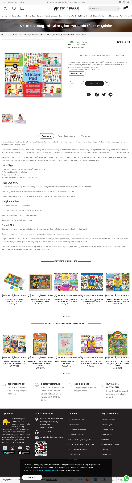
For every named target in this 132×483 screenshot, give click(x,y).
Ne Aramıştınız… (109, 454)
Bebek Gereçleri (37, 16)
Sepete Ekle (94, 83)
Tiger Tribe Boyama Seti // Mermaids (66, 362)
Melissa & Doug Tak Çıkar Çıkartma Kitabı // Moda (92, 362)
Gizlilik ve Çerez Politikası (46, 470)
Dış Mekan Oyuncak (85, 16)
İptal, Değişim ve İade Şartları (81, 444)
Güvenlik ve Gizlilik (76, 434)
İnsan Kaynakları (76, 454)
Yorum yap (119, 55)
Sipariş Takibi (107, 430)
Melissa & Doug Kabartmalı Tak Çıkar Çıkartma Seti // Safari (117, 363)
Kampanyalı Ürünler (110, 444)
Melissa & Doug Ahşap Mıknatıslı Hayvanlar (40, 300)
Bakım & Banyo (17, 16)
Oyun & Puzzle (72, 16)
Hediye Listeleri (108, 420)
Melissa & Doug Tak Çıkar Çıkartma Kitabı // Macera (14, 362)
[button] (6, 9)
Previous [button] (7, 75)
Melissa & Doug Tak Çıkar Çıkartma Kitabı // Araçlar (117, 300)
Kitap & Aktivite (98, 16)
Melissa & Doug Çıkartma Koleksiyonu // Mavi (92, 300)
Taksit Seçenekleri (66, 136)
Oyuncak (62, 16)
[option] (33, 75)
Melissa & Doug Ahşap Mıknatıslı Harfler (14, 300)
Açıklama (46, 136)
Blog (4, 2)
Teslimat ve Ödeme (77, 430)
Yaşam (127, 16)
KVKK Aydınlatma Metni (79, 449)
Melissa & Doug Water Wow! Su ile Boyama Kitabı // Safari (40, 363)
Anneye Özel (6, 16)
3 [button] (68, 316)
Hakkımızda (13, 2)
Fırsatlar (105, 439)
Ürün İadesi (107, 434)
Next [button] (58, 75)
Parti (121, 16)
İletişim (22, 2)
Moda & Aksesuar (51, 16)
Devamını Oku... (77, 73)
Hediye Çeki (107, 425)
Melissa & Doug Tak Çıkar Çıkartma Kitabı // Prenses (66, 300)
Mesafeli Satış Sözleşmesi (80, 439)
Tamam (32, 477)
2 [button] (66, 316)
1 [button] (63, 316)
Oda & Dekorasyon (112, 16)
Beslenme (27, 16)
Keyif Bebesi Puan (76, 420)
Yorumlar (85, 136)
